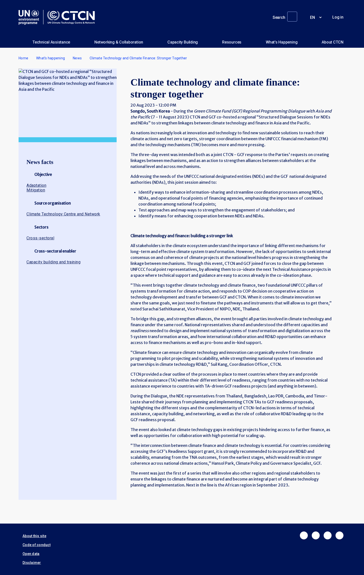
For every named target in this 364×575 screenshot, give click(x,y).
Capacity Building (182, 42)
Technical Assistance (51, 42)
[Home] (59, 17)
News (77, 58)
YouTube (339, 535)
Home (23, 58)
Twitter (315, 535)
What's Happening (281, 42)
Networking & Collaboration (118, 42)
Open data (31, 554)
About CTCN (332, 42)
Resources (231, 42)
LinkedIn (327, 535)
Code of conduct (37, 545)
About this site (34, 536)
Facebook (304, 535)
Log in (337, 17)
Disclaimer (32, 563)
